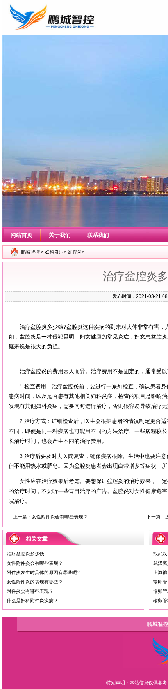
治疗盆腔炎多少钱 (25, 554)
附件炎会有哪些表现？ (30, 591)
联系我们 (98, 235)
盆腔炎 (75, 252)
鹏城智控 (30, 252)
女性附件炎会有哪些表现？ (60, 517)
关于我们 (60, 235)
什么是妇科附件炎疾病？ (32, 600)
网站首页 (21, 235)
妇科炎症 (54, 252)
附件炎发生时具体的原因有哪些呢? (43, 572)
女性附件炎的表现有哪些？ (35, 582)
